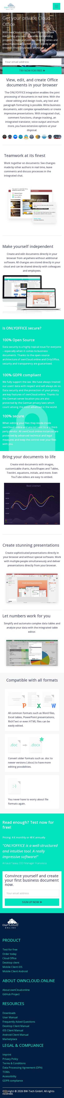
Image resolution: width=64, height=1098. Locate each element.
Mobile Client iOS (12, 967)
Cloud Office (9, 958)
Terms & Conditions (14, 1063)
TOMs (6, 1072)
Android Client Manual (15, 1034)
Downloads (9, 1013)
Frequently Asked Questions (18, 1021)
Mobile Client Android (15, 971)
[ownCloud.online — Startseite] (9, 6)
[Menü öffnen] (56, 6)
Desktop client (10, 962)
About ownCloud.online (16, 990)
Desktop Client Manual (15, 1026)
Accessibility (9, 1076)
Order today (9, 954)
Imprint (6, 1054)
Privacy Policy (10, 1059)
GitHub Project (11, 994)
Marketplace (9, 1039)
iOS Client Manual (12, 1030)
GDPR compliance (12, 1080)
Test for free (9, 949)
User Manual (10, 1017)
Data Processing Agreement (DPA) (22, 1067)
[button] (5, 1092)
